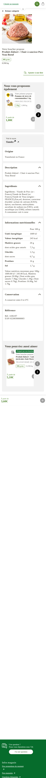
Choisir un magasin (11, 4)
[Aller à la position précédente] (38, 106)
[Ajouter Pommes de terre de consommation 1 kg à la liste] (11, 95)
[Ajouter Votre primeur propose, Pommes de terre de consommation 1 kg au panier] (33, 119)
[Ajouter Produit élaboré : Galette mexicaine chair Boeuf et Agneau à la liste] (12, 352)
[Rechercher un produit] (37, 4)
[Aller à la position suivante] (38, 114)
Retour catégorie (12, 11)
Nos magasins (8, 773)
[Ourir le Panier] (42, 4)
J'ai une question (21, 752)
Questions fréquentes (11, 777)
